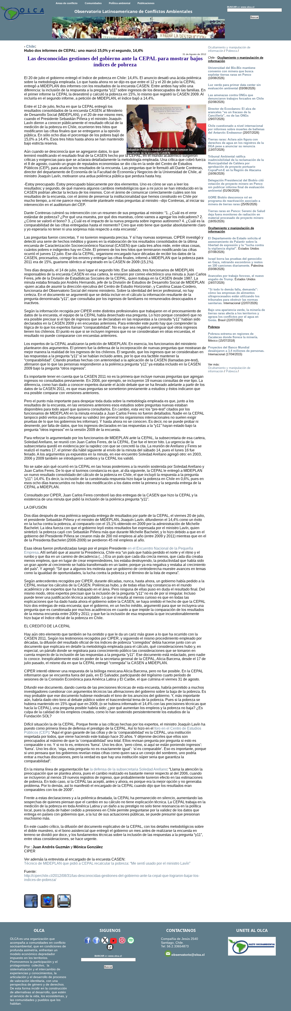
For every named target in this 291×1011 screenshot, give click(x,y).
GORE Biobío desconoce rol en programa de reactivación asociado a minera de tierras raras (234, 201)
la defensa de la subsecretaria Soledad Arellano (128, 769)
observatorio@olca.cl (188, 954)
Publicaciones (146, 3)
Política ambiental (119, 3)
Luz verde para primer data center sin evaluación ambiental (234, 86)
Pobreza (231, 51)
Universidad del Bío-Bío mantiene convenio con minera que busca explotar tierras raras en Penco (231, 71)
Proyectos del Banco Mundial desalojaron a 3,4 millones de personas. (236, 349)
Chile (30, 46)
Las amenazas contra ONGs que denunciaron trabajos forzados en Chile (236, 96)
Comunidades (93, 3)
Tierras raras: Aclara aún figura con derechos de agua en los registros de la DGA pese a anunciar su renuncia (236, 143)
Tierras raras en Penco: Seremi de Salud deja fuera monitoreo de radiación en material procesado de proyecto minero (236, 214)
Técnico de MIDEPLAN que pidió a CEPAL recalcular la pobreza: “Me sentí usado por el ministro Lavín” (107, 863)
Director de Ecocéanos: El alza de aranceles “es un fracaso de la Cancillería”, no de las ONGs (232, 112)
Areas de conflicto (67, 3)
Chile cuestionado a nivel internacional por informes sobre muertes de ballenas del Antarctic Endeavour (236, 129)
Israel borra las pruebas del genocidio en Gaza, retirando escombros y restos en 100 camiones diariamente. (235, 262)
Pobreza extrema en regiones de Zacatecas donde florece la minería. (233, 335)
